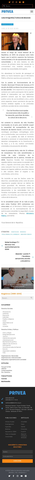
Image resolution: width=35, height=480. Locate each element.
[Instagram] (16, 2)
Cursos (4, 379)
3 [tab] (14, 288)
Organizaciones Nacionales (9, 356)
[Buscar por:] (17, 298)
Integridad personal (9, 334)
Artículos (5, 363)
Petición (5, 349)
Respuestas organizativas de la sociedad (13, 359)
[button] (32, 11)
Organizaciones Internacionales (11, 357)
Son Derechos (5, 372)
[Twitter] (9, 2)
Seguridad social (8, 322)
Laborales (6, 317)
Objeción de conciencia (10, 343)
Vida (4, 352)
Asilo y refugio (7, 332)
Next (33, 278)
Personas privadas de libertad (12, 347)
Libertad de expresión (9, 338)
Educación (6, 315)
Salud (4, 321)
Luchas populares (6, 370)
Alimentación (7, 312)
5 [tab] (18, 288)
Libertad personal (8, 340)
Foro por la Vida (6, 367)
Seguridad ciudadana (9, 351)
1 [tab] (10, 288)
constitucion (15, 231)
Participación (7, 345)
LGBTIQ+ (4, 368)
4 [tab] (16, 288)
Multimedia (5, 381)
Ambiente (6, 313)
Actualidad (5, 305)
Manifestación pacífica (10, 342)
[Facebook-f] (13, 2)
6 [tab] (21, 288)
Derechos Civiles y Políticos (9, 329)
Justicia (5, 336)
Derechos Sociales (7, 308)
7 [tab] (23, 288)
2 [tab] (12, 288)
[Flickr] (23, 2)
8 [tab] (25, 288)
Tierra (4, 324)
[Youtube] (20, 2)
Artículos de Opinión (7, 24)
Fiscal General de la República (10, 234)
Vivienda (5, 326)
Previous (2, 278)
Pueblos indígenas (8, 319)
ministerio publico (26, 234)
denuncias (23, 231)
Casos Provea (6, 376)
